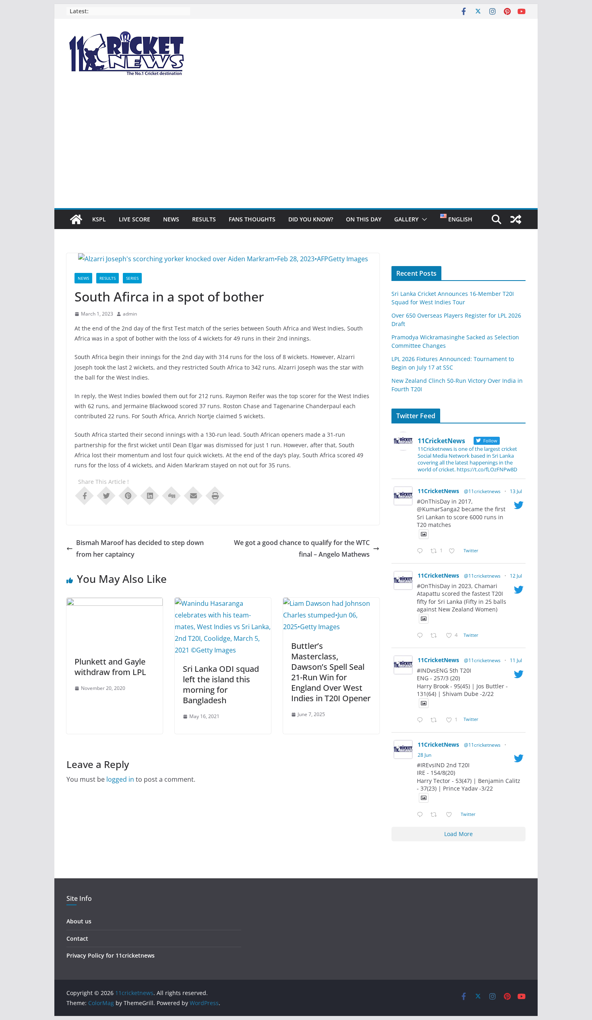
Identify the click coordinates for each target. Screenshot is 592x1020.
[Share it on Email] (193, 495)
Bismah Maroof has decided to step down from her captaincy (140, 548)
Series (132, 278)
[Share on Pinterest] (128, 495)
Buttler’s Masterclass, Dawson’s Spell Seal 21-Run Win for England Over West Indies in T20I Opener (331, 672)
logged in (120, 779)
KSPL (99, 219)
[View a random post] (516, 219)
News (171, 219)
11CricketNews (438, 491)
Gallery (406, 219)
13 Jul (516, 491)
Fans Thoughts (252, 219)
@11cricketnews (482, 491)
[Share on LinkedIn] (150, 495)
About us (78, 921)
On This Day (363, 219)
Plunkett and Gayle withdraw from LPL (110, 666)
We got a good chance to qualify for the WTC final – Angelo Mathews (302, 548)
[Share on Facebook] (85, 495)
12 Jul (516, 575)
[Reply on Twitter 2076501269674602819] (421, 551)
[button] (422, 219)
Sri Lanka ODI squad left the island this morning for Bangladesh (221, 684)
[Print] (215, 495)
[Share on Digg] (172, 495)
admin (130, 313)
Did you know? (310, 219)
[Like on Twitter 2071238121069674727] (451, 815)
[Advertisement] (296, 147)
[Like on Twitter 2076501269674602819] (454, 551)
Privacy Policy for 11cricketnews (110, 955)
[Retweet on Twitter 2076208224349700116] (435, 636)
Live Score (134, 219)
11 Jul (516, 660)
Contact (77, 938)
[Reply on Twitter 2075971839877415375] (421, 720)
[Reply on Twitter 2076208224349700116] (421, 636)
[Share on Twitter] (106, 495)
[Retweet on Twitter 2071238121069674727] (435, 815)
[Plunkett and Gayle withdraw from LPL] (114, 603)
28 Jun (424, 755)
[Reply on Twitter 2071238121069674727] (421, 815)
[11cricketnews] (76, 219)
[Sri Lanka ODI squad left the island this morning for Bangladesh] (223, 603)
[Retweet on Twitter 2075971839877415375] (435, 720)
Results (204, 219)
